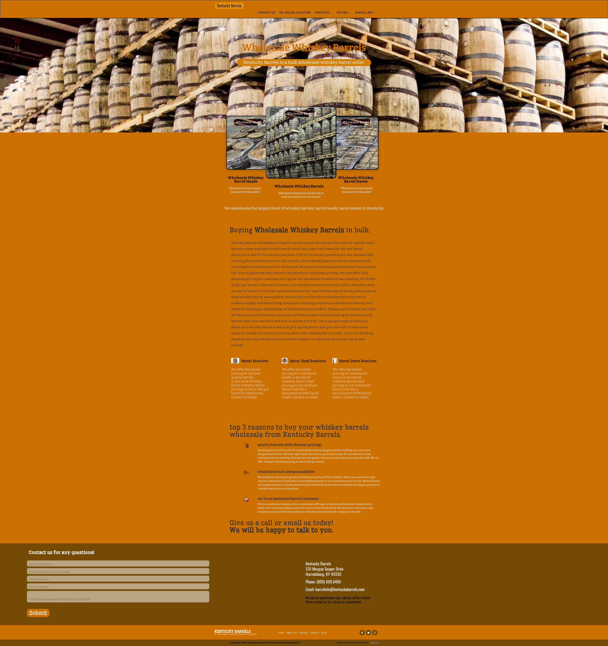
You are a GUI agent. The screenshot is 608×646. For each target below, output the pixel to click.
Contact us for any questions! (61, 552)
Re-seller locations (295, 12)
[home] (243, 6)
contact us (266, 12)
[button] (323, 13)
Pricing (303, 632)
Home (281, 632)
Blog (324, 632)
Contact (314, 632)
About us (292, 632)
